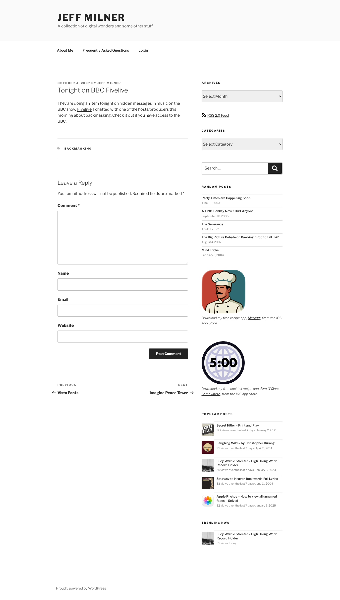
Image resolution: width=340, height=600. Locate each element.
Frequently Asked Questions (106, 50)
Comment (68, 205)
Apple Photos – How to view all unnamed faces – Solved (247, 498)
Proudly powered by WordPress (81, 588)
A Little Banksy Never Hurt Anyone (227, 211)
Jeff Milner (91, 17)
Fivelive (84, 109)
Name (63, 273)
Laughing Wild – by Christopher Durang (246, 443)
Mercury (254, 318)
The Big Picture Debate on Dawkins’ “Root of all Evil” (240, 237)
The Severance (212, 224)
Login (143, 50)
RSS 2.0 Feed (218, 115)
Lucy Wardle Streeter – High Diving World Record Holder (247, 463)
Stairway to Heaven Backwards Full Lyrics (247, 479)
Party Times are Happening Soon (226, 198)
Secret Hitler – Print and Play (238, 425)
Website (65, 325)
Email (62, 299)
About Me (65, 50)
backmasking (78, 148)
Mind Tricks (210, 250)
